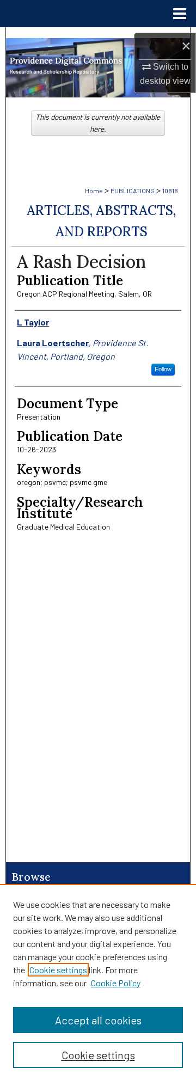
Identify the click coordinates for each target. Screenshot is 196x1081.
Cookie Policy (115, 983)
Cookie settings (58, 970)
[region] (98, 982)
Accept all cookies (98, 1020)
